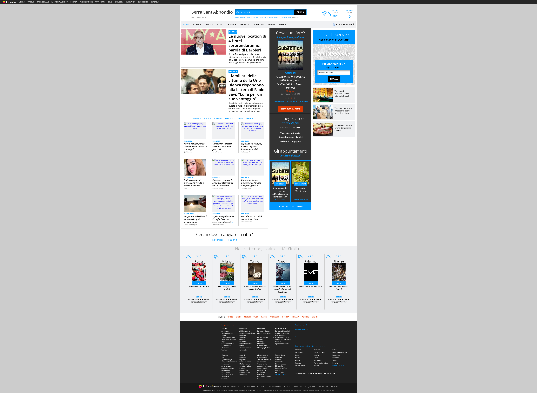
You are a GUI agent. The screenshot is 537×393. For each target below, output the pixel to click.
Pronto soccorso (245, 362)
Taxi (223, 357)
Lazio (297, 355)
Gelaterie (260, 374)
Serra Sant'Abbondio (212, 12)
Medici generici (244, 364)
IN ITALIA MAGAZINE (315, 373)
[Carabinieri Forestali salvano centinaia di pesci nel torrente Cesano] (223, 126)
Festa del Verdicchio (300, 189)
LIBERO (22, 2)
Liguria (316, 355)
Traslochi (225, 350)
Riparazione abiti (245, 344)
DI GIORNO (284, 127)
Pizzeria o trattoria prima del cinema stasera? (343, 128)
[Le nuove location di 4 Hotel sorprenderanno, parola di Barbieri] (203, 42)
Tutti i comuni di (301, 325)
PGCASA (73, 2)
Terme (259, 335)
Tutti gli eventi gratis (290, 133)
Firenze (338, 261)
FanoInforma (217, 152)
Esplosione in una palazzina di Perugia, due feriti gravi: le (251, 183)
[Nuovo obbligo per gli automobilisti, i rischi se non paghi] (195, 126)
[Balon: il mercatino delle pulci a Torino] (255, 272)
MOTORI (247, 317)
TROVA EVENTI (280, 374)
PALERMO (256, 17)
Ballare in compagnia (290, 141)
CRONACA (233, 71)
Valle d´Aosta (300, 366)
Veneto (316, 366)
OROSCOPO (274, 317)
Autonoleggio (226, 366)
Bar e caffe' (279, 362)
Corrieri (224, 378)
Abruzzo (298, 350)
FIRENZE (284, 17)
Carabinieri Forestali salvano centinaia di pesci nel (222, 146)
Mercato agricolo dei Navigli (226, 287)
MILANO (242, 17)
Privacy (224, 390)
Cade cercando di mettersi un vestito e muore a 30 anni (194, 183)
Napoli (282, 261)
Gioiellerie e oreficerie (247, 333)
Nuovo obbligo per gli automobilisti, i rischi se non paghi (195, 146)
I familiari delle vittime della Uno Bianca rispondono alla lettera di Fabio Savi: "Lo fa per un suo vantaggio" (246, 87)
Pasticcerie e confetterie (261, 371)
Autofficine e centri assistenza (228, 375)
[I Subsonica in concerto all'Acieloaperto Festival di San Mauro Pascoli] (290, 55)
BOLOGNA (277, 17)
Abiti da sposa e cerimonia (245, 349)
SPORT (240, 118)
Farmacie (242, 357)
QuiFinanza (188, 152)
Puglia (297, 360)
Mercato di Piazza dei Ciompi (338, 287)
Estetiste (260, 339)
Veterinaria (243, 374)
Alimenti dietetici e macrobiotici (264, 361)
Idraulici (224, 335)
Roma (199, 261)
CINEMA (232, 24)
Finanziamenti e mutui (283, 337)
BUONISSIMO (143, 2)
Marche (298, 358)
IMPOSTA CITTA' (329, 373)
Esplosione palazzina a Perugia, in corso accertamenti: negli (223, 219)
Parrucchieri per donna (265, 337)
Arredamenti (226, 331)
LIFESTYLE (233, 32)
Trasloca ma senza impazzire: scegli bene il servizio (343, 111)
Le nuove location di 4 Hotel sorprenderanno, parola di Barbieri (247, 43)
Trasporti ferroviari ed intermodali (229, 363)
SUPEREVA (155, 2)
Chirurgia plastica (263, 348)
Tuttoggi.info (246, 152)
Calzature (242, 335)
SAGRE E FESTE (300, 184)
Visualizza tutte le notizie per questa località (198, 300)
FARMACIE (244, 24)
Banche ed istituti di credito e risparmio (282, 332)
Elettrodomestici (227, 333)
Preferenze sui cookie (247, 390)
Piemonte (335, 358)
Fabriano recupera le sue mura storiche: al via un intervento (222, 183)
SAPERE (264, 317)
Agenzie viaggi (227, 360)
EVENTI (220, 24)
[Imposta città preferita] (184, 12)
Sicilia (334, 360)
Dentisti (242, 368)
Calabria (335, 350)
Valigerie (242, 337)
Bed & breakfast (281, 368)
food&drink (279, 102)
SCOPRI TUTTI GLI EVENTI (290, 109)
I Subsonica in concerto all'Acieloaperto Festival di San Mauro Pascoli (290, 82)
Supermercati (262, 357)
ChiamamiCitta (246, 222)
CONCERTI (290, 73)
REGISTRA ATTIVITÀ (345, 24)
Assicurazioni (280, 335)
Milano (227, 261)
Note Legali (216, 390)
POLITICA (207, 118)
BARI (289, 17)
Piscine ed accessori (264, 333)
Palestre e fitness (263, 331)
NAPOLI (249, 17)
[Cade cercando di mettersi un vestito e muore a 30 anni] (195, 167)
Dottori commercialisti (283, 339)
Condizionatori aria (228, 344)
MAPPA (282, 24)
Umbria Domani (218, 224)
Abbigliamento (244, 331)
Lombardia (336, 355)
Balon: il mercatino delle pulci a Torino (255, 287)
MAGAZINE (259, 24)
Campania (298, 352)
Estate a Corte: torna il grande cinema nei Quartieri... (283, 289)
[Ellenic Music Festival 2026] (311, 272)
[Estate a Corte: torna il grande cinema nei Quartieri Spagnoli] (283, 272)
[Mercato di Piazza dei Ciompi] (339, 272)
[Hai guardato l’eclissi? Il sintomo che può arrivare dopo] (195, 203)
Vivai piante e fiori (228, 337)
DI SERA (297, 127)
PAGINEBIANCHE (86, 2)
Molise (316, 358)
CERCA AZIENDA (338, 366)
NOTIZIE (209, 24)
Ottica (241, 346)
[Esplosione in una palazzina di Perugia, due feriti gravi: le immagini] (252, 162)
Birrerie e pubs (280, 364)
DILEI (110, 2)
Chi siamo (207, 390)
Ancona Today (217, 188)
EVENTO (199, 283)
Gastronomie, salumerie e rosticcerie (265, 365)
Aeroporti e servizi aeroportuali (228, 369)
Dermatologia (262, 346)
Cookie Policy (233, 390)
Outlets (242, 339)
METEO (271, 24)
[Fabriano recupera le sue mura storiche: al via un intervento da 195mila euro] (223, 162)
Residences (279, 370)
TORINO (263, 17)
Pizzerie (232, 239)
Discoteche (279, 366)
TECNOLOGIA (251, 118)
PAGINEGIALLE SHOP (59, 2)
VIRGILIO (31, 2)
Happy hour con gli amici (290, 137)
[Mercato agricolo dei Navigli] (227, 272)
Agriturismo (279, 372)
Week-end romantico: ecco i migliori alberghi (342, 93)
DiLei (185, 188)
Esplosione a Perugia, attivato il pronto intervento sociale (251, 146)
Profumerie (261, 344)
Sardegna (317, 360)
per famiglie (292, 102)
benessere (304, 102)
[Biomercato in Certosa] (199, 272)
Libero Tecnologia (190, 224)
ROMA (237, 17)
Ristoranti (217, 239)
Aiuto (258, 390)
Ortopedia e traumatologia (244, 371)
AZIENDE (197, 24)
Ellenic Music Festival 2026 (310, 286)
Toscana (298, 363)
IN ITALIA (295, 17)
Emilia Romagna (319, 352)
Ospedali (242, 360)
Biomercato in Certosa (199, 286)
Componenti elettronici (226, 347)
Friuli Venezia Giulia (339, 352)
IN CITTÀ (285, 317)
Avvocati (278, 341)
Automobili (226, 372)
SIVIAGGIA (119, 2)
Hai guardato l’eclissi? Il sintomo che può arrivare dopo (195, 219)
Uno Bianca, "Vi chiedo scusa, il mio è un (252, 218)
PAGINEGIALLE (43, 2)
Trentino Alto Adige (321, 363)
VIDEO (256, 317)
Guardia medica (245, 366)
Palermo (310, 261)
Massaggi (260, 341)
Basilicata (317, 350)
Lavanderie (243, 341)
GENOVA (270, 17)
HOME (186, 24)
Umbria (335, 363)
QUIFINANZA (130, 2)
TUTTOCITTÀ (100, 2)
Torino (254, 261)
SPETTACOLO (230, 118)
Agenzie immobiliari (282, 344)
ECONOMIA (218, 118)
